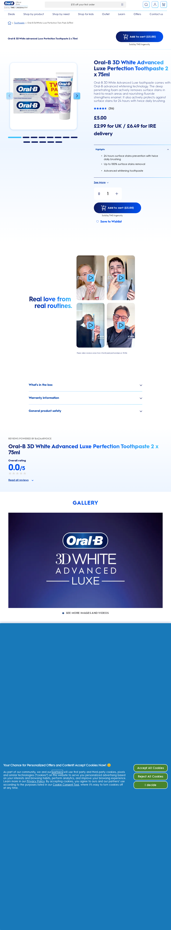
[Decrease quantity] (99, 193)
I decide (150, 785)
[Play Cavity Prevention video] (90, 277)
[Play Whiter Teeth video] (121, 277)
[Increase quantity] (116, 193)
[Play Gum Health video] (121, 325)
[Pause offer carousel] (122, 4)
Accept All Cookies (150, 768)
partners (57, 772)
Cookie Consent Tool (66, 784)
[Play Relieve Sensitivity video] (90, 325)
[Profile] (155, 4)
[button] (10, 96)
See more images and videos (87, 612)
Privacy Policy (36, 781)
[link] (163, 4)
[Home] (9, 23)
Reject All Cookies (150, 776)
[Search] (146, 4)
